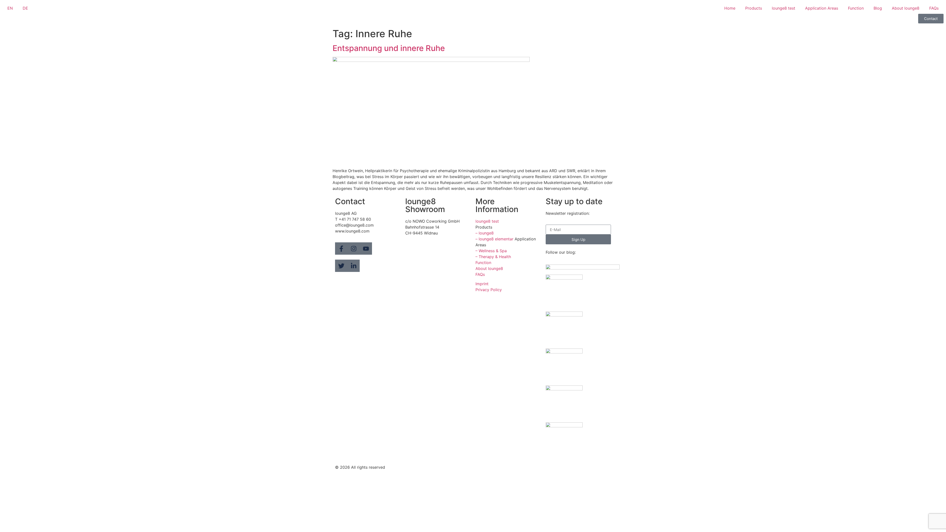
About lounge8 (905, 8)
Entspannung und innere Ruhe (389, 48)
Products (753, 8)
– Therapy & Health (493, 256)
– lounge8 (484, 233)
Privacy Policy (488, 289)
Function (856, 8)
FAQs (934, 8)
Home (729, 8)
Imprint (482, 283)
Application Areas (821, 8)
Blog (878, 8)
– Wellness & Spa (491, 250)
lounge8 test (783, 8)
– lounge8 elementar (494, 238)
